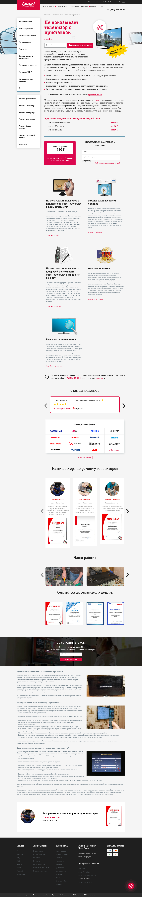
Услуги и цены (48, 6)
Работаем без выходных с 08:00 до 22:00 (99, 1)
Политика (59, 884)
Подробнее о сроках (52, 235)
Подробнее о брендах (95, 232)
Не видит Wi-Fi (25, 72)
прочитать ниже (95, 95)
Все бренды (21, 874)
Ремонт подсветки (27, 119)
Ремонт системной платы (27, 137)
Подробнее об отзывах (95, 299)
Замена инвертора (27, 112)
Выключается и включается (26, 57)
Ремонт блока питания (25, 127)
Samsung (20, 854)
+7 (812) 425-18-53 (116, 10)
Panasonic (20, 871)
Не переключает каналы (26, 80)
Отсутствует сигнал (27, 36)
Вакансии (59, 864)
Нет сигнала (37, 858)
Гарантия (59, 874)
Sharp (19, 867)
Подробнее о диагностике (54, 366)
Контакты (84, 6)
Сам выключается (39, 864)
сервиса (97, 100)
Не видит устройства (28, 65)
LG (17, 851)
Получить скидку (96, 6)
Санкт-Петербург (120, 1)
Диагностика (60, 867)
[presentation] (46, 405)
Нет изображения (27, 29)
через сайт (99, 378)
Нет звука (23, 49)
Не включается (25, 22)
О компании (74, 6)
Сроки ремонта (61, 871)
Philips (19, 861)
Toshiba (19, 864)
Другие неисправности (26, 88)
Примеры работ (62, 6)
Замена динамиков (27, 99)
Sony (18, 858)
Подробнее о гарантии (53, 306)
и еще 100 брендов (84, 457)
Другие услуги (24, 144)
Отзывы (58, 877)
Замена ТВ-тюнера (27, 106)
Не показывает (25, 42)
